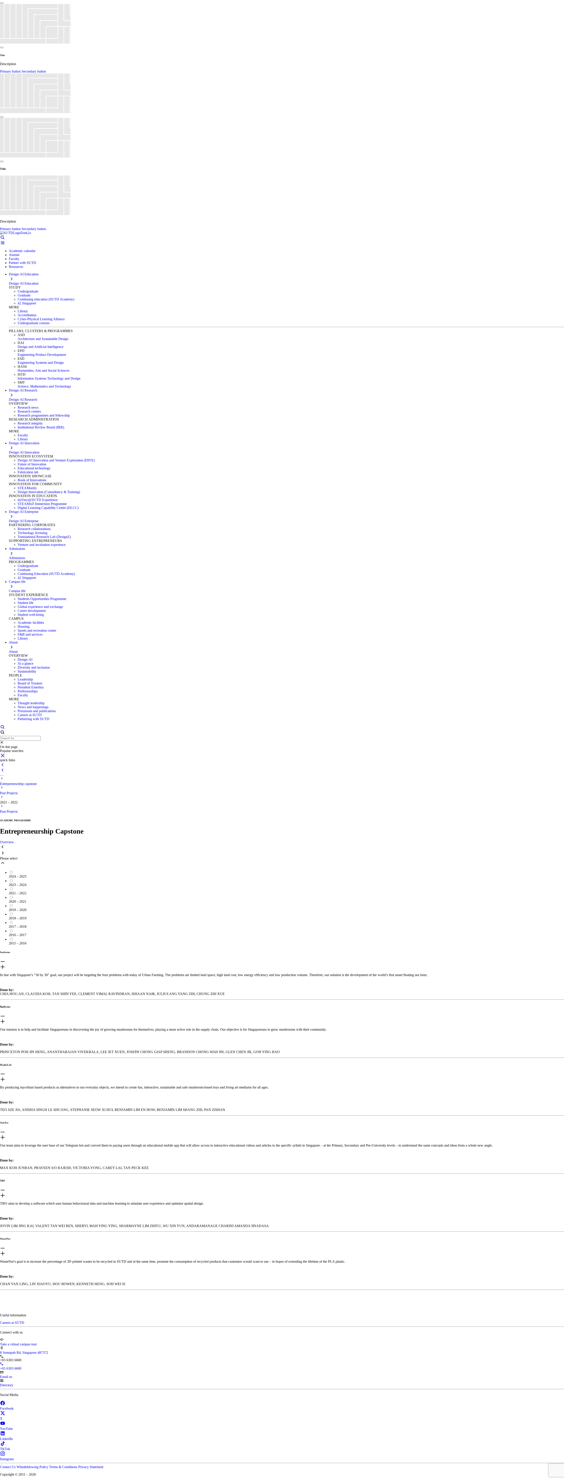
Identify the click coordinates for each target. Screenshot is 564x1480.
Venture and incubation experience (42, 545)
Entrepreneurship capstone (18, 784)
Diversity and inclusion (34, 667)
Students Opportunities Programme (42, 599)
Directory (6, 1385)
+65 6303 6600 (10, 1368)
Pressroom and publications (37, 711)
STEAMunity (27, 488)
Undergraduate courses (34, 323)
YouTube (6, 1429)
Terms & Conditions (63, 1467)
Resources (16, 267)
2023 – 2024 (17, 885)
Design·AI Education (24, 283)
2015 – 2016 (17, 943)
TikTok (5, 1449)
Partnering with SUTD (33, 719)
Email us (6, 1377)
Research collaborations (34, 529)
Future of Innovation (32, 464)
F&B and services (30, 634)
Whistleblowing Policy (33, 1467)
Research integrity (30, 423)
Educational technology (34, 468)
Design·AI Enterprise (24, 521)
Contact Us (8, 1467)
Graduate (24, 295)
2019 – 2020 (17, 910)
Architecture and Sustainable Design (43, 339)
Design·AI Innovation (24, 452)
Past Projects (9, 793)
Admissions (17, 558)
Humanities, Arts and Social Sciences (43, 370)
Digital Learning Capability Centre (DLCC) (48, 508)
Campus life (17, 591)
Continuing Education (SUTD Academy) (46, 574)
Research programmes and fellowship (44, 415)
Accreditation (27, 315)
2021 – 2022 (17, 893)
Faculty (14, 259)
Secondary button (34, 71)
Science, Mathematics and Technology (44, 386)
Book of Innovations (32, 480)
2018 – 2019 (17, 918)
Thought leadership (31, 703)
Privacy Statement (90, 1467)
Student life (25, 603)
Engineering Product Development (42, 355)
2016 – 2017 (17, 935)
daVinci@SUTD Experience (38, 500)
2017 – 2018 (17, 926)
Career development (32, 611)
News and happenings (33, 707)
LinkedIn (6, 1439)
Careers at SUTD (30, 715)
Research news (28, 407)
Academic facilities (31, 622)
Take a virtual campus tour (18, 1344)
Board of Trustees (30, 683)
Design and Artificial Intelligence (40, 347)
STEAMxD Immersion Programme (42, 504)
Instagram (7, 1459)
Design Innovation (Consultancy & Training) (49, 492)
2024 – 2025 (17, 876)
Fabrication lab (28, 472)
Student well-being (31, 615)
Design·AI (25, 659)
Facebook (7, 1408)
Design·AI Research (23, 399)
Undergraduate (28, 291)
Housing (24, 626)
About (13, 651)
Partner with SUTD (22, 263)
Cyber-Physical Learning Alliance (41, 319)
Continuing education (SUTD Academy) (46, 299)
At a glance (25, 663)
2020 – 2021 (17, 901)
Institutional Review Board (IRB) (41, 427)
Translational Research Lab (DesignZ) (44, 537)
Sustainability (27, 671)
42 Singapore (27, 303)
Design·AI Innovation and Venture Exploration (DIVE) (56, 460)
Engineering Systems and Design (41, 362)
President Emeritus (31, 687)
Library (23, 311)
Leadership (25, 679)
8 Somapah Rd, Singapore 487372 (24, 1352)
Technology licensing (32, 533)
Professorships (28, 691)
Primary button (11, 71)
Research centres (29, 411)
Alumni (14, 255)
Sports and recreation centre (37, 630)
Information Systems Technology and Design (49, 378)
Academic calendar (22, 251)
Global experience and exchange (40, 607)
